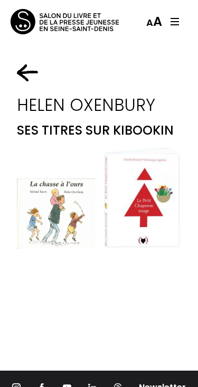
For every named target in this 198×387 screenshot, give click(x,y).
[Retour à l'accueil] (53, 21)
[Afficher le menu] (174, 21)
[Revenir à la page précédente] (27, 72)
